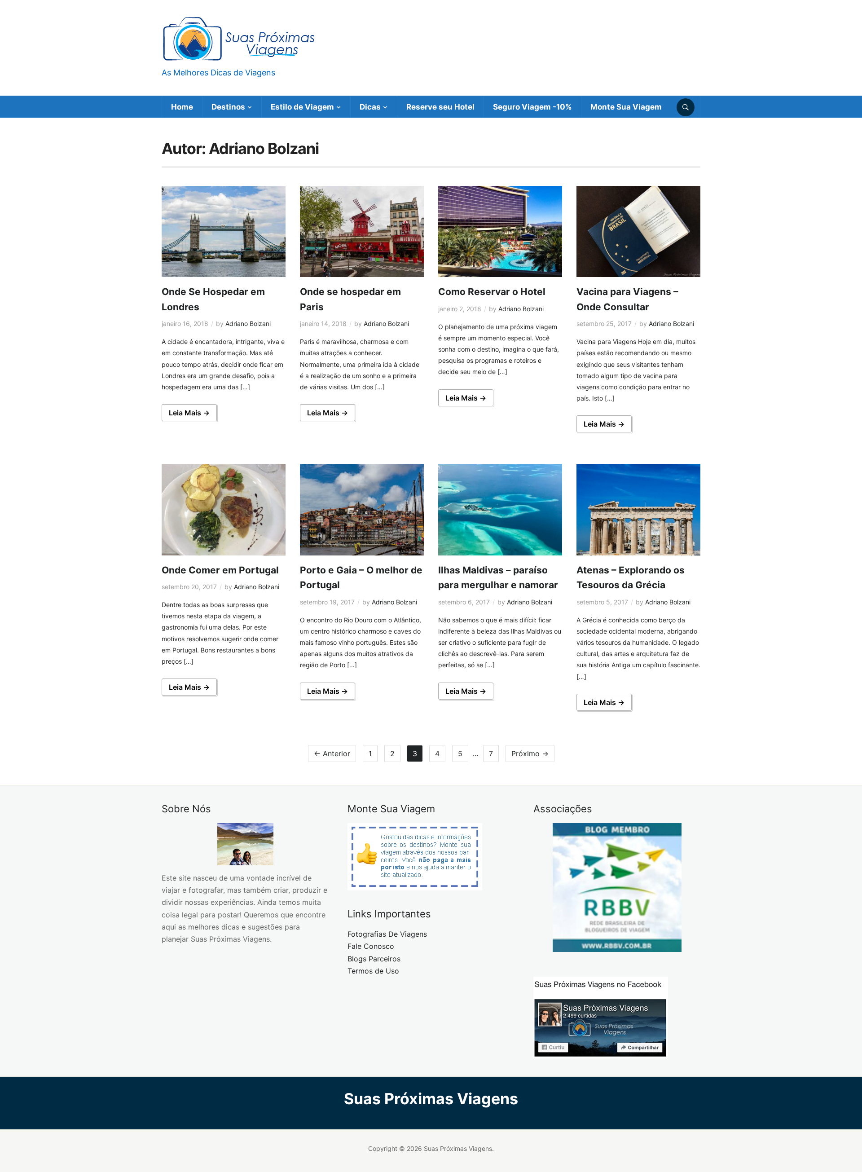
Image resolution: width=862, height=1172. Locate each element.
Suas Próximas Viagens (431, 1098)
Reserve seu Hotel (440, 106)
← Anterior (332, 753)
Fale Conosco (370, 946)
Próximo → (530, 753)
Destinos (228, 106)
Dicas (370, 106)
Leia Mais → (189, 412)
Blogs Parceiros (373, 958)
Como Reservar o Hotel (491, 291)
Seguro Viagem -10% (532, 106)
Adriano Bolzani (248, 323)
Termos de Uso (373, 970)
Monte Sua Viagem (626, 106)
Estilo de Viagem (302, 106)
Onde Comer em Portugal (220, 570)
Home (182, 106)
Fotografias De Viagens (387, 934)
